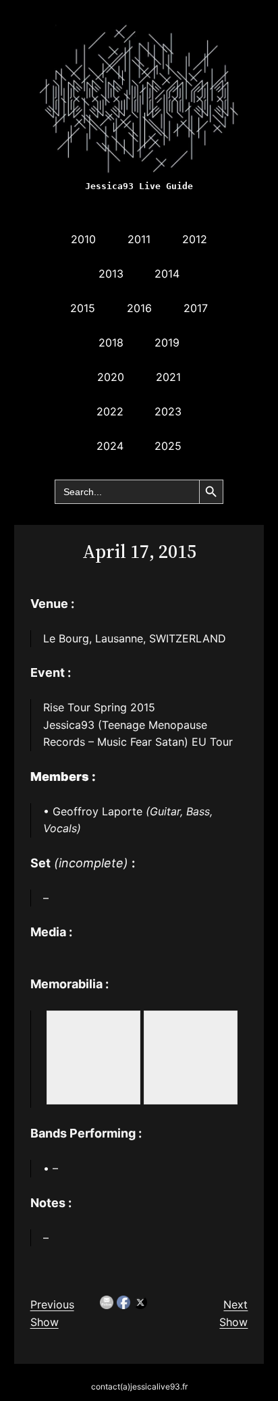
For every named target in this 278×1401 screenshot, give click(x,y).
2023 (168, 411)
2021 (168, 377)
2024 (109, 446)
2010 (83, 239)
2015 (82, 308)
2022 (109, 411)
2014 (167, 273)
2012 (194, 239)
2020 (110, 377)
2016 (139, 308)
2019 (167, 342)
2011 (139, 239)
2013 (111, 273)
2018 (111, 342)
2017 (196, 308)
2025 (168, 446)
